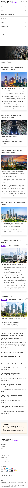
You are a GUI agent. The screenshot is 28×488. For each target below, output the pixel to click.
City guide (3, 34)
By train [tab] (3, 245)
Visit (2, 10)
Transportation (4, 26)
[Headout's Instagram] (4, 475)
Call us (3, 446)
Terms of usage (4, 459)
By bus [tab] (9, 245)
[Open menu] (26, 1)
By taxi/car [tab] (17, 245)
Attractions (4, 18)
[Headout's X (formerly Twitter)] (11, 475)
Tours (2, 22)
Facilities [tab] (20, 299)
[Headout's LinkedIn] (2, 475)
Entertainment (4, 30)
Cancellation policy (5, 462)
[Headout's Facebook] (9, 475)
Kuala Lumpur (3, 61)
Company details (5, 455)
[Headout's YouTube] (6, 475)
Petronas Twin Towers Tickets (12, 61)
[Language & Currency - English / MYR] (24, 2)
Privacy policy (4, 457)
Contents (6, 485)
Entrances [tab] (4, 299)
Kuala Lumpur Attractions (7, 14)
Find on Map (6, 228)
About (2, 7)
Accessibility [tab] (12, 299)
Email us (4, 448)
